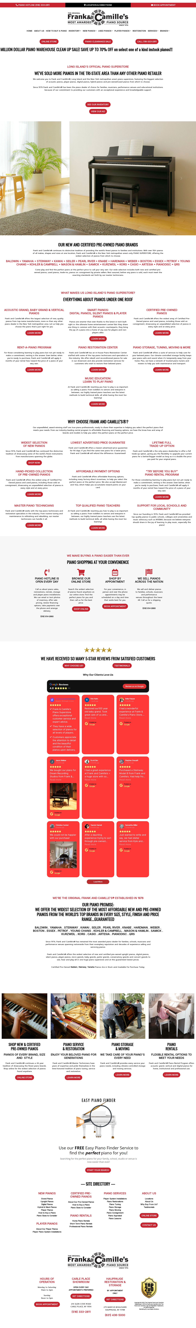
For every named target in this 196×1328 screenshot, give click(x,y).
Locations (149, 1199)
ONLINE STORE (49, 41)
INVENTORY (74, 31)
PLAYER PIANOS (121, 31)
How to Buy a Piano (47, 1213)
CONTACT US (149, 1225)
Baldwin (74, 967)
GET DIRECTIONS (81, 1296)
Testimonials (149, 1207)
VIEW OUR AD (98, 111)
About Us (149, 1201)
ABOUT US (39, 31)
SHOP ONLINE (81, 609)
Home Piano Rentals (81, 1221)
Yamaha (90, 967)
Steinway (82, 967)
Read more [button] (90, 718)
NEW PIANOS (89, 31)
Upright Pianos (47, 1201)
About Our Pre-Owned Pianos (81, 1202)
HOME (29, 31)
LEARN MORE (34, 333)
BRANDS (164, 31)
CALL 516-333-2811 (147, 41)
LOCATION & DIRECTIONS (99, 5)
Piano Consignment (115, 1213)
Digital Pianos (47, 1204)
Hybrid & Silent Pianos (47, 1207)
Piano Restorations (115, 1201)
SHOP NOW (34, 463)
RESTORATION (139, 31)
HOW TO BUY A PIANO (56, 31)
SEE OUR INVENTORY (98, 104)
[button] (14, 178)
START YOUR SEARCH (98, 1170)
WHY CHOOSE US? (74, 665)
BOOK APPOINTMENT (165, 5)
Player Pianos (47, 1210)
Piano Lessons (115, 1218)
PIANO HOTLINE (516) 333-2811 (34, 5)
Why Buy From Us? (149, 1204)
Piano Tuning (115, 1204)
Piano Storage (115, 1207)
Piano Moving (115, 1210)
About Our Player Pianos (47, 1229)
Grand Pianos (47, 1199)
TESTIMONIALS (122, 665)
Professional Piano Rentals (81, 1226)
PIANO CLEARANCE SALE (98, 41)
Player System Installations (115, 1199)
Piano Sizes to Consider (47, 1215)
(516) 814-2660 (47, 616)
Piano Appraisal (115, 1215)
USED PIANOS (104, 31)
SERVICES (152, 31)
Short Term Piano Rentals (81, 1224)
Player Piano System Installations (47, 1232)
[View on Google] (87, 700)
